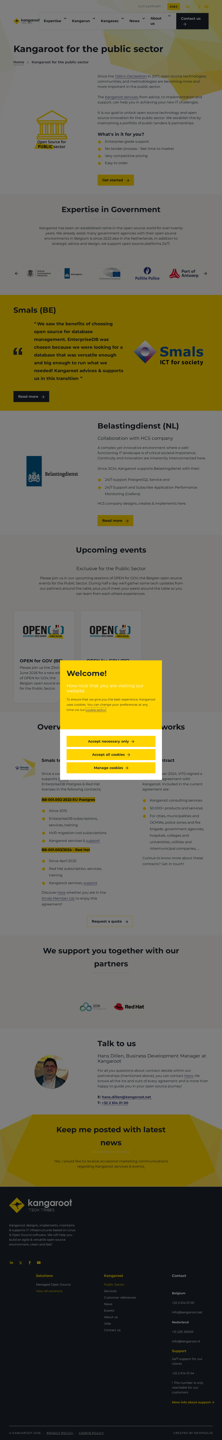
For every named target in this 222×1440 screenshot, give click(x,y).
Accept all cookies (108, 755)
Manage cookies (108, 768)
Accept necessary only (108, 741)
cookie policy (96, 710)
